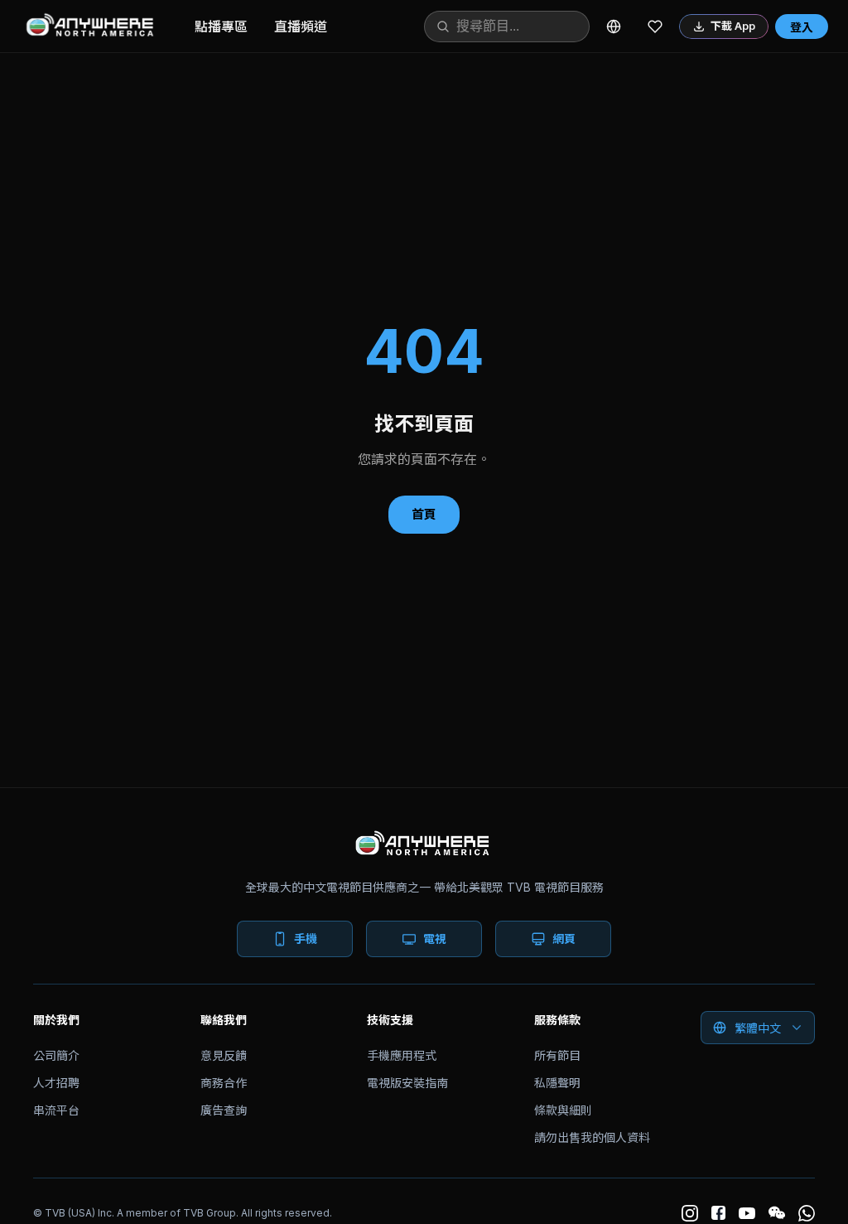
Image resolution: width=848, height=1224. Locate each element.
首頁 (424, 514)
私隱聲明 (557, 1083)
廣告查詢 (223, 1110)
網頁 (564, 938)
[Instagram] (690, 1213)
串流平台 (56, 1110)
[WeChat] (776, 1213)
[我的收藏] (655, 26)
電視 (434, 938)
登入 (801, 27)
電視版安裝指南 (407, 1083)
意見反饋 (223, 1055)
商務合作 (223, 1083)
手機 (305, 938)
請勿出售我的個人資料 (592, 1137)
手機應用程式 (401, 1055)
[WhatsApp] (806, 1213)
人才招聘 (56, 1083)
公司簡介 (56, 1055)
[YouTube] (747, 1213)
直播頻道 (300, 26)
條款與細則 (563, 1110)
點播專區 (221, 26)
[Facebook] (718, 1213)
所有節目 (557, 1055)
